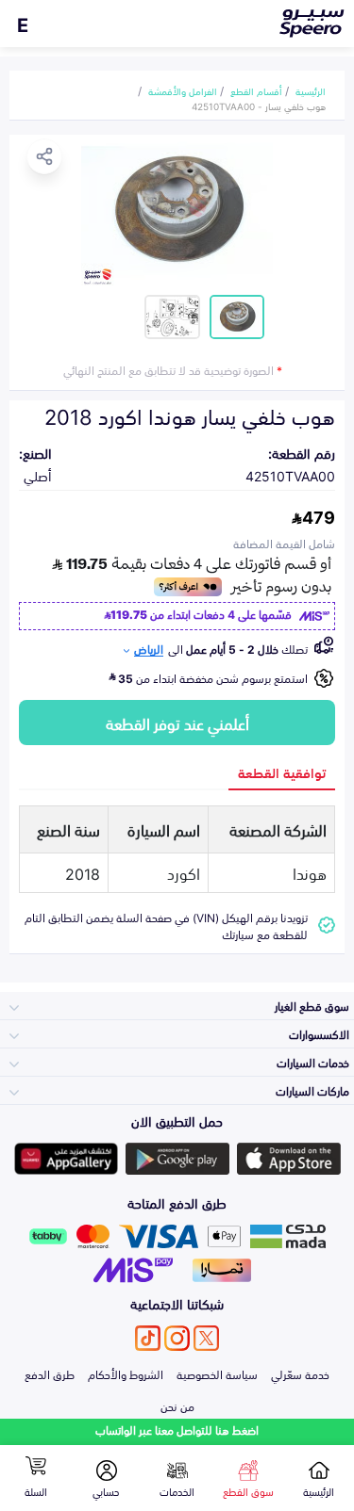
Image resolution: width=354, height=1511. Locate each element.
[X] (206, 1338)
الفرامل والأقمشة (182, 90)
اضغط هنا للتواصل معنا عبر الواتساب (177, 1429)
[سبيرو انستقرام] (177, 1338)
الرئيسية (310, 90)
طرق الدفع (50, 1373)
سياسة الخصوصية (217, 1373)
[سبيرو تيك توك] (147, 1338)
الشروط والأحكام (125, 1373)
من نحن (177, 1405)
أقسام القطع (256, 90)
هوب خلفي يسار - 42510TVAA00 (259, 105)
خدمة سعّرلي (300, 1373)
